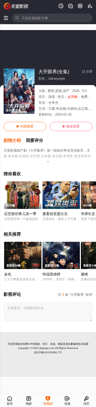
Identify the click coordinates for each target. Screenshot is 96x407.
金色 (7, 274)
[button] (15, 140)
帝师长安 (88, 214)
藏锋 (84, 274)
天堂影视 (12, 344)
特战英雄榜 (51, 274)
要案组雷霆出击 (55, 214)
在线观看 (25, 126)
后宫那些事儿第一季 (20, 214)
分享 (87, 71)
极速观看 (71, 126)
